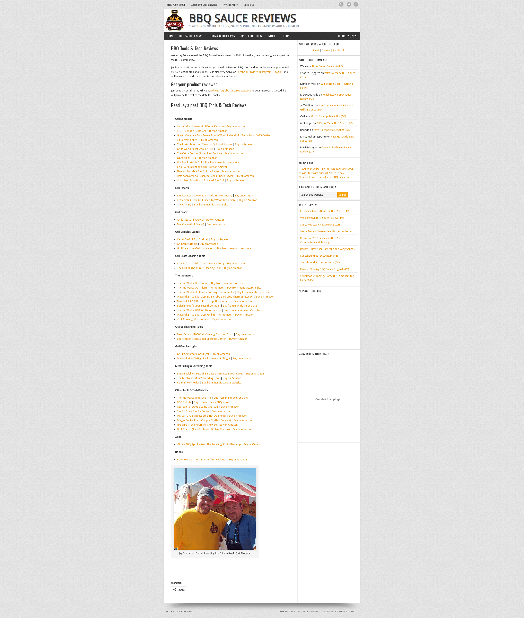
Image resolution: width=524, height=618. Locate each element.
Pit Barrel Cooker (187, 139)
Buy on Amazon (236, 126)
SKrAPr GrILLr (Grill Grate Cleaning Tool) (200, 263)
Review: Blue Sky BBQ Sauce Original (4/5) (324, 269)
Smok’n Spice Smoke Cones (193, 411)
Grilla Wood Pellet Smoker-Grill (195, 148)
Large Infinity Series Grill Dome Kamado (200, 126)
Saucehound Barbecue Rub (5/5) (319, 255)
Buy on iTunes (252, 444)
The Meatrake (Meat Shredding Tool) (198, 378)
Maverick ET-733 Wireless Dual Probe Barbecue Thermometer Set (215, 296)
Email (316, 50)
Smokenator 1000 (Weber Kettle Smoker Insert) (204, 195)
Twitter (349, 4)
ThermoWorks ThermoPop (193, 283)
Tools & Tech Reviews (220, 36)
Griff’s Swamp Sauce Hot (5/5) (328, 116)
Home (170, 36)
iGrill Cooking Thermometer (193, 319)
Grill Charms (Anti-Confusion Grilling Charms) (203, 429)
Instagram (265, 71)
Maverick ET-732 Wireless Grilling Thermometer (205, 314)
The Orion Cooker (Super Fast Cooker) (199, 153)
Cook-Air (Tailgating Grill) (192, 166)
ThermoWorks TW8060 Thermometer (199, 310)
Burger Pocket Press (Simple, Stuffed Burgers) (204, 420)
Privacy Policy (231, 4)
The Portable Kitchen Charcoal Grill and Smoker (204, 144)
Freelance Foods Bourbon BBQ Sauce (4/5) (325, 211)
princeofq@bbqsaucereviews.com (230, 90)
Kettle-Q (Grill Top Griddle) (192, 239)
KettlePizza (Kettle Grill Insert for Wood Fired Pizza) (206, 200)
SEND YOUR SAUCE (176, 4)
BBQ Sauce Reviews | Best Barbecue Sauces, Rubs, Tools (262, 20)
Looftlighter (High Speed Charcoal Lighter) (202, 338)
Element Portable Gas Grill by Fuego (198, 171)
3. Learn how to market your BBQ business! (324, 177)
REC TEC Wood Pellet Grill (192, 130)
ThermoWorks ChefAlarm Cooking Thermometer (205, 292)
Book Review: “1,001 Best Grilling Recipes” (201, 459)
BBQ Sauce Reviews (189, 36)
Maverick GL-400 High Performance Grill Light (203, 358)
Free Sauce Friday (251, 36)
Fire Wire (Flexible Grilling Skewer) (197, 424)
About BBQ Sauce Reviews (204, 4)
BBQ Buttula (184, 402)
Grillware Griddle (187, 243)
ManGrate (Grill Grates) (190, 224)
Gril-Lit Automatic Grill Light (193, 353)
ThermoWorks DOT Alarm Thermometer (201, 287)
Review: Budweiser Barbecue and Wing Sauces (327, 248)
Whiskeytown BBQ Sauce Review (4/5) (322, 217)
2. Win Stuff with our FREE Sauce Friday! (321, 173)
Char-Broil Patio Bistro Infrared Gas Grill (200, 180)
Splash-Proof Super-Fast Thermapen (198, 305)
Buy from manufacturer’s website (243, 310)
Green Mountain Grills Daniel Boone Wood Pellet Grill (208, 135)
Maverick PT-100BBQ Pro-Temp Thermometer (204, 301)
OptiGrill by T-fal (186, 157)
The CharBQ (184, 204)
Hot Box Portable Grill (189, 162)
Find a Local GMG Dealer (256, 135)
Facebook (355, 4)
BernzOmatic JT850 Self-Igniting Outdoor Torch (205, 334)
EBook (285, 36)
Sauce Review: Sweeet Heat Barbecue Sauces (326, 231)
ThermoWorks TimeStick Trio (194, 397)
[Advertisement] (324, 321)
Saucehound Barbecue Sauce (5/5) (320, 262)
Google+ (278, 71)
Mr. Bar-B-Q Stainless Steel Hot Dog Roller (201, 415)
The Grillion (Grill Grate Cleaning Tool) (199, 268)
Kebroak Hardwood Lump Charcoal (197, 406)
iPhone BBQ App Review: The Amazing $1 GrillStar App (209, 444)
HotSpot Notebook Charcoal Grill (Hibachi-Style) (205, 175)
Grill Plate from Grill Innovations (196, 248)
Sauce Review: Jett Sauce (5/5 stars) (320, 224)
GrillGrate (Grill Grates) (190, 219)
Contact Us (249, 4)
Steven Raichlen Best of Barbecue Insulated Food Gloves (210, 373)
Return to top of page (179, 611)
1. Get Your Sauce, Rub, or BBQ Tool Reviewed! (326, 168)
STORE (272, 36)
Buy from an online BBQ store (211, 402)
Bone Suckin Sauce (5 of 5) (327, 66)
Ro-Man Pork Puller (188, 382)
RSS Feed (341, 4)
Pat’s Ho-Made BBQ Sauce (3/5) (334, 123)
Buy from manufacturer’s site (222, 162)
